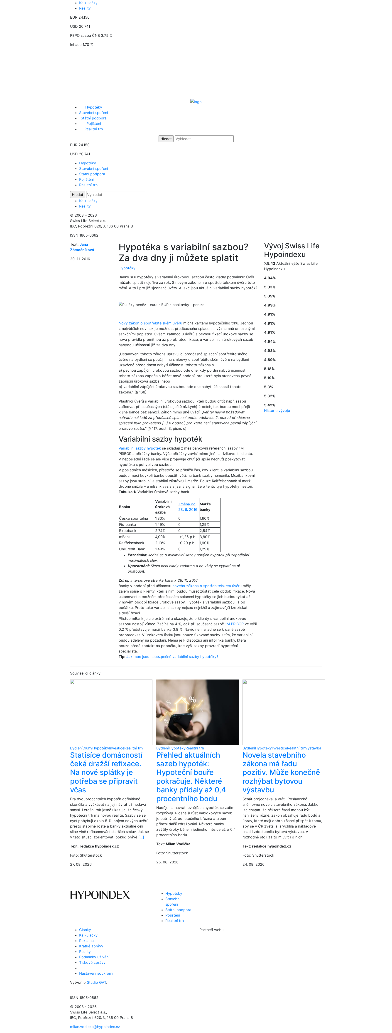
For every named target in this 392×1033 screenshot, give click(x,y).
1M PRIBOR (234, 624)
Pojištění (93, 123)
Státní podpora (94, 118)
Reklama (86, 940)
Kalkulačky (88, 2)
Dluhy (87, 748)
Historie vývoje (277, 410)
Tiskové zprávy (92, 962)
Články (85, 929)
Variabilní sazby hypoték (140, 448)
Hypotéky (93, 107)
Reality (85, 8)
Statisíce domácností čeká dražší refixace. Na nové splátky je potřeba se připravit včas (106, 772)
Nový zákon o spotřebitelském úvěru (150, 323)
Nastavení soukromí (96, 973)
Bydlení (76, 748)
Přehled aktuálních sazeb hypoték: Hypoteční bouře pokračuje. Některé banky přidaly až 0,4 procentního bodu (191, 777)
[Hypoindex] (196, 101)
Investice (116, 748)
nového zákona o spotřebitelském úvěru (207, 585)
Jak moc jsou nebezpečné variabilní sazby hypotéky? (172, 656)
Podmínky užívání (94, 957)
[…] (141, 837)
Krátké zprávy (91, 946)
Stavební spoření (93, 112)
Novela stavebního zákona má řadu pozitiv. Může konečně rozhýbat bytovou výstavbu (281, 772)
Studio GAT (96, 982)
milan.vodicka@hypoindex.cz (95, 1026)
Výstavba (313, 748)
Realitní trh (93, 129)
